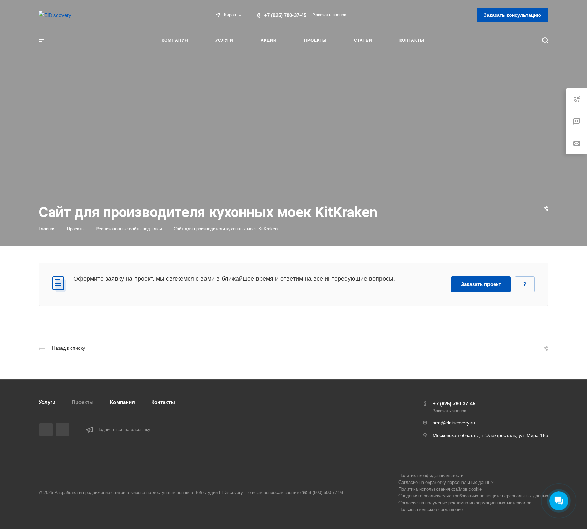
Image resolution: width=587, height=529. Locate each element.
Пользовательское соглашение (430, 509)
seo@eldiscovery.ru (454, 423)
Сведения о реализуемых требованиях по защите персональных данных (473, 495)
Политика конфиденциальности (430, 475)
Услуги (47, 402)
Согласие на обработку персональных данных (446, 482)
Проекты (83, 402)
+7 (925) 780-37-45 (285, 15)
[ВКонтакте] (46, 429)
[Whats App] (62, 429)
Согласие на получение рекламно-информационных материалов (464, 502)
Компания (122, 402)
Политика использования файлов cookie (440, 489)
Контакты (163, 402)
